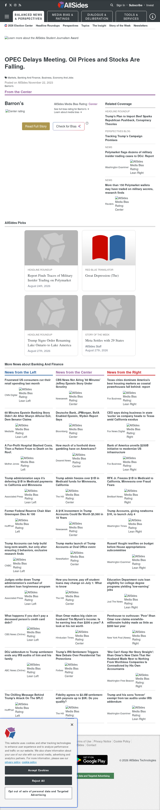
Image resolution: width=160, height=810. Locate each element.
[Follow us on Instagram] (15, 5)
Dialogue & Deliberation (96, 16)
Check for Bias (66, 126)
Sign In (120, 5)
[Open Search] (112, 5)
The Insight (99, 25)
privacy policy (12, 762)
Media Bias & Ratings (62, 16)
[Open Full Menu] (7, 16)
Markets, (12, 77)
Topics (85, 25)
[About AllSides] (152, 16)
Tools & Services (131, 16)
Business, (47, 77)
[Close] (72, 724)
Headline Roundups (48, 25)
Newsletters (141, 25)
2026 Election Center (20, 25)
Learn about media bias (66, 112)
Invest (150, 5)
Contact (91, 745)
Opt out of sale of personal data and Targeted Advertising (80, 775)
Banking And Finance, (29, 77)
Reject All (38, 781)
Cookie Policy (122, 741)
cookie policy (29, 762)
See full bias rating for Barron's (70, 108)
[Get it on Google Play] (90, 760)
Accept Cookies (38, 770)
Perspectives (70, 25)
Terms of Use (83, 741)
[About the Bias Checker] (87, 123)
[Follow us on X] (10, 5)
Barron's (9, 85)
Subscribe (135, 5)
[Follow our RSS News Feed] (20, 5)
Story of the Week (120, 25)
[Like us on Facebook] (6, 5)
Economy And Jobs (63, 77)
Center (93, 104)
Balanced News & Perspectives (28, 16)
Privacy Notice (102, 741)
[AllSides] (73, 5)
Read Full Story (36, 126)
